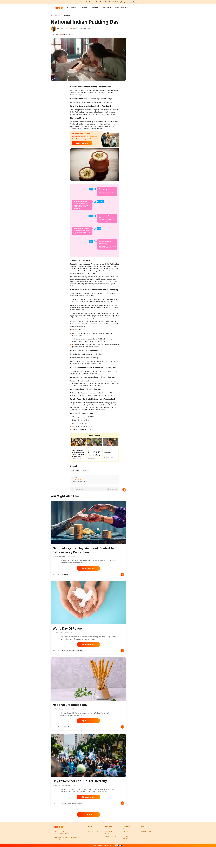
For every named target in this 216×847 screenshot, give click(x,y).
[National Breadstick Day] (88, 678)
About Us (107, 829)
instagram (125, 833)
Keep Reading (89, 568)
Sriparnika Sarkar (60, 556)
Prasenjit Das (59, 709)
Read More (133, 2)
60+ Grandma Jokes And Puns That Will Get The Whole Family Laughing (103, 2)
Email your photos (82, 143)
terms (142, 829)
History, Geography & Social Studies (72, 650)
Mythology (65, 574)
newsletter (108, 833)
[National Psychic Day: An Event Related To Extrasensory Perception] (88, 522)
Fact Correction (114, 489)
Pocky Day (107, 452)
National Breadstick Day (70, 705)
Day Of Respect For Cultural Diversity (80, 781)
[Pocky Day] (110, 442)
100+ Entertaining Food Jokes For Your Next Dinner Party (94, 453)
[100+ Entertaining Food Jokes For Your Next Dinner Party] (94, 442)
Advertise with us (93, 831)
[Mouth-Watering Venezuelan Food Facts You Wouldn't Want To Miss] (78, 441)
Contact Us (91, 829)
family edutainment (110, 836)
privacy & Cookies (146, 831)
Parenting (94, 8)
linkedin (125, 836)
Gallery (56, 79)
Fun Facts (84, 8)
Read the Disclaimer (79, 489)
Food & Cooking (92, 448)
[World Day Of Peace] (88, 602)
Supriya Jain (69, 28)
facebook (126, 829)
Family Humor (106, 8)
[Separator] (124, 490)
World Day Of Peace (67, 628)
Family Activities (71, 8)
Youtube (125, 838)
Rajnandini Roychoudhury (63, 785)
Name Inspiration (120, 8)
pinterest (125, 831)
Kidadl (52, 15)
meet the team (109, 831)
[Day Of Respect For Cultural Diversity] (88, 755)
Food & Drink (75, 448)
